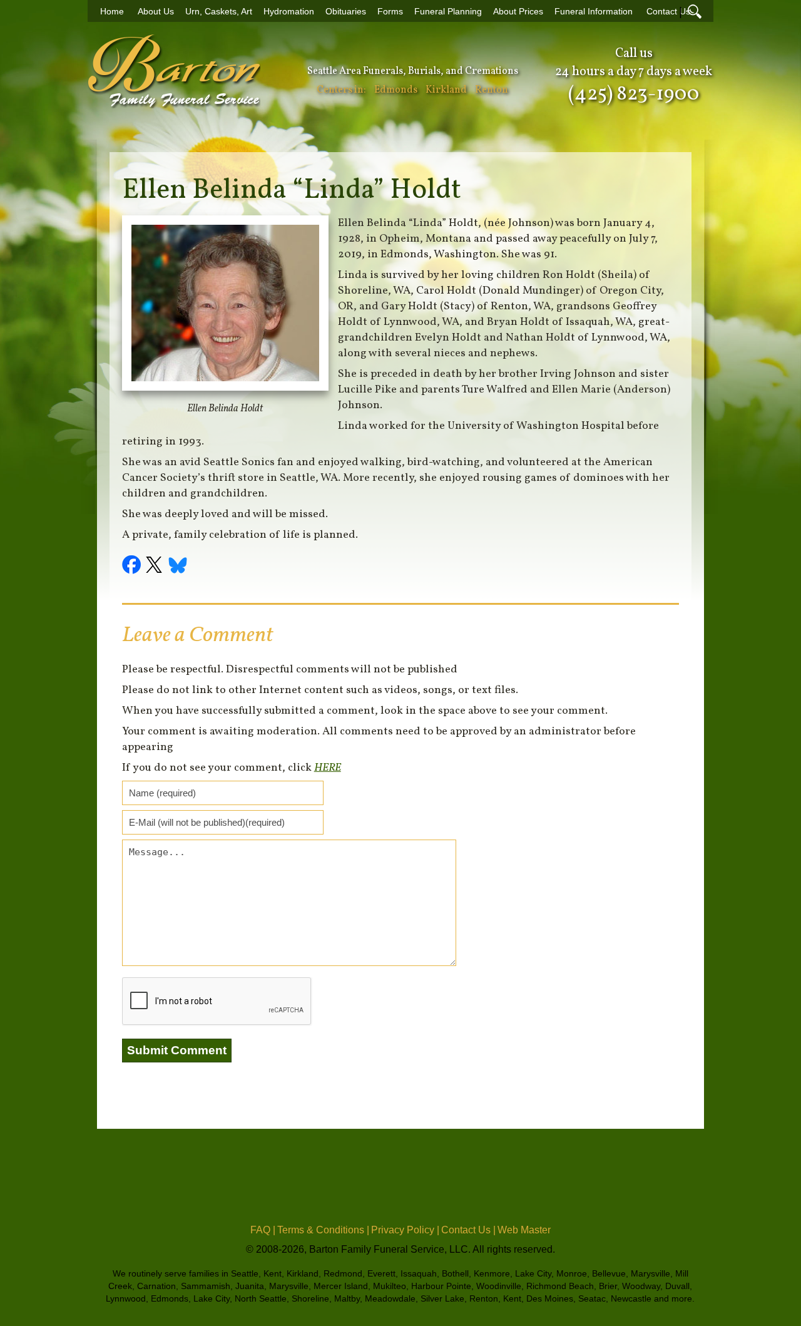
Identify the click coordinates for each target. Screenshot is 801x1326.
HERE (327, 768)
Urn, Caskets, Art (218, 11)
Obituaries (345, 11)
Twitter (156, 566)
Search (694, 11)
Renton (491, 90)
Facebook (133, 566)
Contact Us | (468, 1230)
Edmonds (395, 90)
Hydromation (288, 11)
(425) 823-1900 (633, 94)
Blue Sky (178, 566)
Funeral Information (593, 11)
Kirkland (446, 90)
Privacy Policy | (405, 1230)
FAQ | (262, 1230)
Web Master (524, 1230)
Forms (390, 11)
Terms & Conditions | (323, 1230)
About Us (156, 11)
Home (112, 11)
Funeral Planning (448, 11)
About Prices (518, 11)
